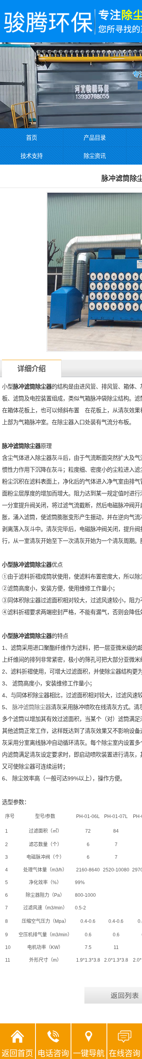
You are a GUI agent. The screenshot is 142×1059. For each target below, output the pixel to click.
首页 (31, 138)
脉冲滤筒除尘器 (31, 707)
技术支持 (32, 156)
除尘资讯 (95, 156)
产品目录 (95, 138)
